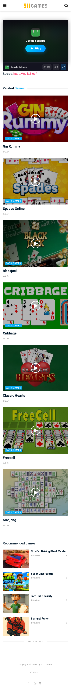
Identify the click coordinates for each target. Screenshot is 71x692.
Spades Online (13, 208)
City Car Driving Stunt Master (49, 551)
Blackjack (10, 271)
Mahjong (9, 520)
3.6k (7, 214)
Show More (35, 642)
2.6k (7, 152)
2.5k (7, 401)
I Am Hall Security (41, 596)
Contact (34, 672)
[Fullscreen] (63, 67)
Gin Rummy (11, 146)
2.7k (7, 525)
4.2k (7, 276)
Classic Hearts (14, 395)
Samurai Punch (40, 619)
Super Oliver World (42, 574)
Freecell (9, 457)
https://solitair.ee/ (25, 74)
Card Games (13, 138)
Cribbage (9, 333)
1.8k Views (35, 555)
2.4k (7, 338)
